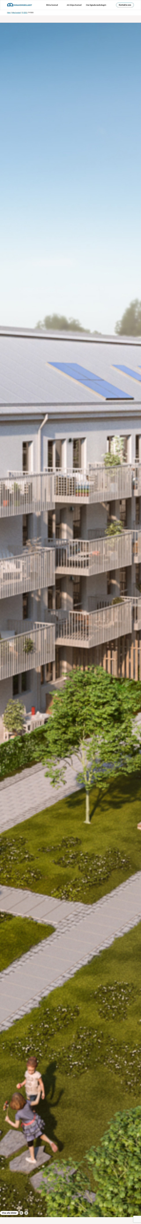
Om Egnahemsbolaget (96, 5)
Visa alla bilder (9, 1213)
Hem (8, 12)
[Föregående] (21, 1213)
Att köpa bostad (74, 5)
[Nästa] (26, 1213)
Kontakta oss (125, 5)
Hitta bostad (52, 5)
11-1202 (24, 12)
